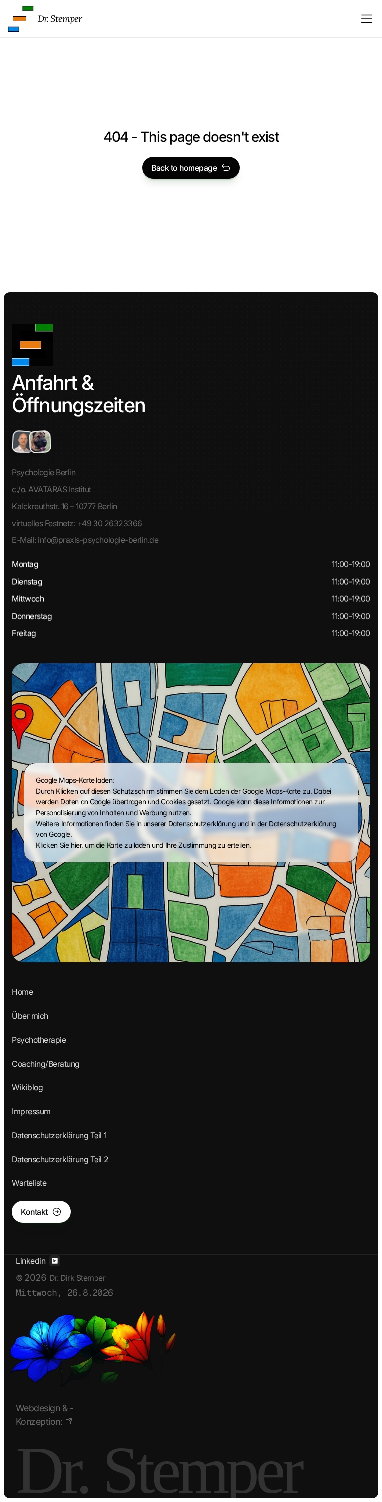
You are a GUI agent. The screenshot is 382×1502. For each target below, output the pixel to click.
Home (22, 992)
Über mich (30, 1016)
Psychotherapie (39, 1040)
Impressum (31, 1111)
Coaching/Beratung (46, 1064)
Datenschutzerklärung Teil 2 (60, 1159)
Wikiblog (27, 1087)
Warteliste (29, 1183)
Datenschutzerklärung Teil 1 (59, 1135)
